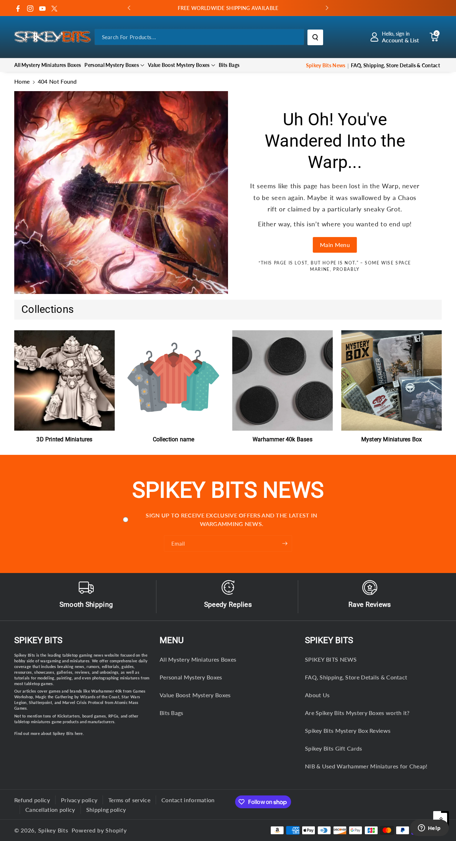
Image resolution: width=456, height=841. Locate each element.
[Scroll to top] (441, 819)
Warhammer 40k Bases (282, 439)
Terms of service (129, 800)
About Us (317, 695)
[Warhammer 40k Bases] (282, 380)
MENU (172, 640)
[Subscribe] (285, 543)
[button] (434, 37)
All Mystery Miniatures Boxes (198, 659)
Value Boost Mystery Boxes (179, 65)
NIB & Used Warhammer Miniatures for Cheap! (366, 766)
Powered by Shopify (99, 830)
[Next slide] (327, 8)
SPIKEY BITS (329, 640)
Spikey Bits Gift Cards (333, 748)
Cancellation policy (50, 809)
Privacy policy (79, 800)
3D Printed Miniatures (64, 439)
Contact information (188, 800)
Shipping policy (106, 809)
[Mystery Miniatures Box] (391, 380)
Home (22, 81)
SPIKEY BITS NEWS (331, 659)
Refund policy (32, 800)
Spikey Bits (38, 640)
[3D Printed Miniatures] (64, 380)
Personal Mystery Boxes (111, 65)
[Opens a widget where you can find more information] (429, 828)
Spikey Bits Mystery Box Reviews (347, 730)
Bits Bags (171, 712)
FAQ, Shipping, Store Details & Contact (356, 677)
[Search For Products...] (315, 37)
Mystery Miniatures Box (391, 439)
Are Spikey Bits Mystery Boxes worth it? (357, 712)
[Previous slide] (129, 8)
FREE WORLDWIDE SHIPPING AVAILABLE (228, 8)
